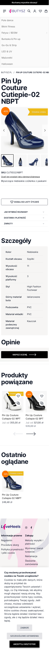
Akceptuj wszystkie (24, 644)
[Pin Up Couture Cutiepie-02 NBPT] (12, 481)
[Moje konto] (34, 11)
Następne (31, 434)
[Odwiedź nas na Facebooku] (31, 527)
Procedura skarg (10, 544)
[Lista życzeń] (40, 11)
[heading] (24, 240)
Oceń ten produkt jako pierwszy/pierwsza (20, 176)
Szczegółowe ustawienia (24, 636)
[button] (7, 160)
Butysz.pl (6, 72)
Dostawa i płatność (15, 218)
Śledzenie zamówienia (31, 562)
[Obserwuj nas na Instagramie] (26, 527)
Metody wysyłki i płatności (34, 542)
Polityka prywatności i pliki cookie (12, 551)
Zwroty (8, 223)
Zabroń (24, 627)
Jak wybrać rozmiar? (16, 212)
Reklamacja (31, 556)
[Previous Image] (4, 130)
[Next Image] (45, 130)
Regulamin (6, 540)
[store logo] (17, 11)
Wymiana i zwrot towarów (34, 550)
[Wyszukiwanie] (29, 11)
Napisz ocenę (20, 354)
